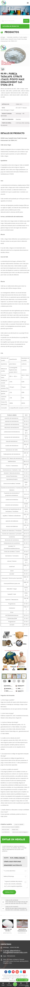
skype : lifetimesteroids (9, 956)
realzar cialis (15, 829)
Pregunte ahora (23, 980)
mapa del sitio (6, 979)
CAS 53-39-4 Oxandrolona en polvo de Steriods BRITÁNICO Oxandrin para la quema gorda (22, 930)
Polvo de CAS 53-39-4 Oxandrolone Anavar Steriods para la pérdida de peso (7, 930)
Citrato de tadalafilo (18, 824)
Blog (24, 977)
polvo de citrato (5, 829)
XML (13, 979)
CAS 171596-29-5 (5, 832)
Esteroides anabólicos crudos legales (17, 37)
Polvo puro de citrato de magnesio (20, 832)
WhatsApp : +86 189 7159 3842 (11, 947)
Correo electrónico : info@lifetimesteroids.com (15, 952)
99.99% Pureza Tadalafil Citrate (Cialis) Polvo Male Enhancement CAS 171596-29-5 (14, 861)
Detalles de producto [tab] (12, 134)
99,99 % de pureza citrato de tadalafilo (10, 827)
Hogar (3, 37)
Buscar (26, 21)
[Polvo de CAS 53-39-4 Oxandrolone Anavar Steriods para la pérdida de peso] (7, 923)
